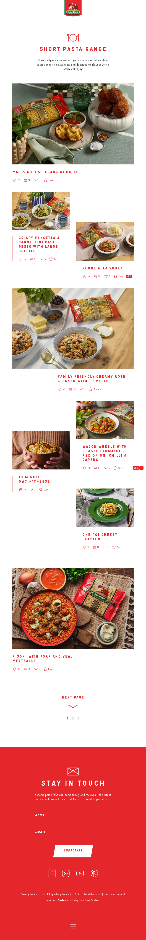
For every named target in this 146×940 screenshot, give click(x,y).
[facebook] (51, 872)
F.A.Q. (76, 894)
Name (40, 815)
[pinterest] (94, 872)
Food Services (92, 894)
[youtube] (80, 872)
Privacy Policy (28, 894)
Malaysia (77, 900)
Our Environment (115, 894)
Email (41, 832)
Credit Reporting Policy (55, 894)
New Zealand (92, 900)
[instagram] (65, 872)
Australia (64, 900)
